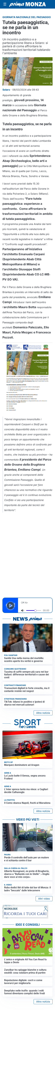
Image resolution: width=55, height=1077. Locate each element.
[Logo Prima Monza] (27, 4)
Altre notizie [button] (43, 712)
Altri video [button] (44, 898)
